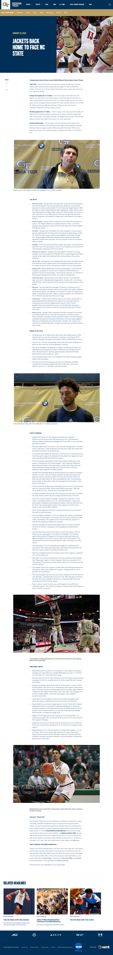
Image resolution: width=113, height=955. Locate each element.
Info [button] (90, 4)
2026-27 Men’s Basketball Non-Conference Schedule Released (48, 920)
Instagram (78, 858)
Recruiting (50, 12)
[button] (110, 5)
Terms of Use (45, 947)
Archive (58, 12)
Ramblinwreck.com (63, 860)
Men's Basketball (7, 12)
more (65, 12)
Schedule (20, 12)
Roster (28, 12)
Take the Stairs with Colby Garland (16, 920)
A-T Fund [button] (62, 4)
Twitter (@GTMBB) (66, 858)
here (63, 865)
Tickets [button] (38, 4)
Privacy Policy (34, 947)
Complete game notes (36, 80)
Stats (35, 12)
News (41, 12)
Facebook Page (46, 858)
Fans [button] (46, 4)
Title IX (53, 947)
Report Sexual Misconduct (65, 947)
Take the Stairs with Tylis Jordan (82, 920)
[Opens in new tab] (15, 934)
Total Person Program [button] (77, 4)
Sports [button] (28, 4)
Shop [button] (54, 4)
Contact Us (24, 947)
